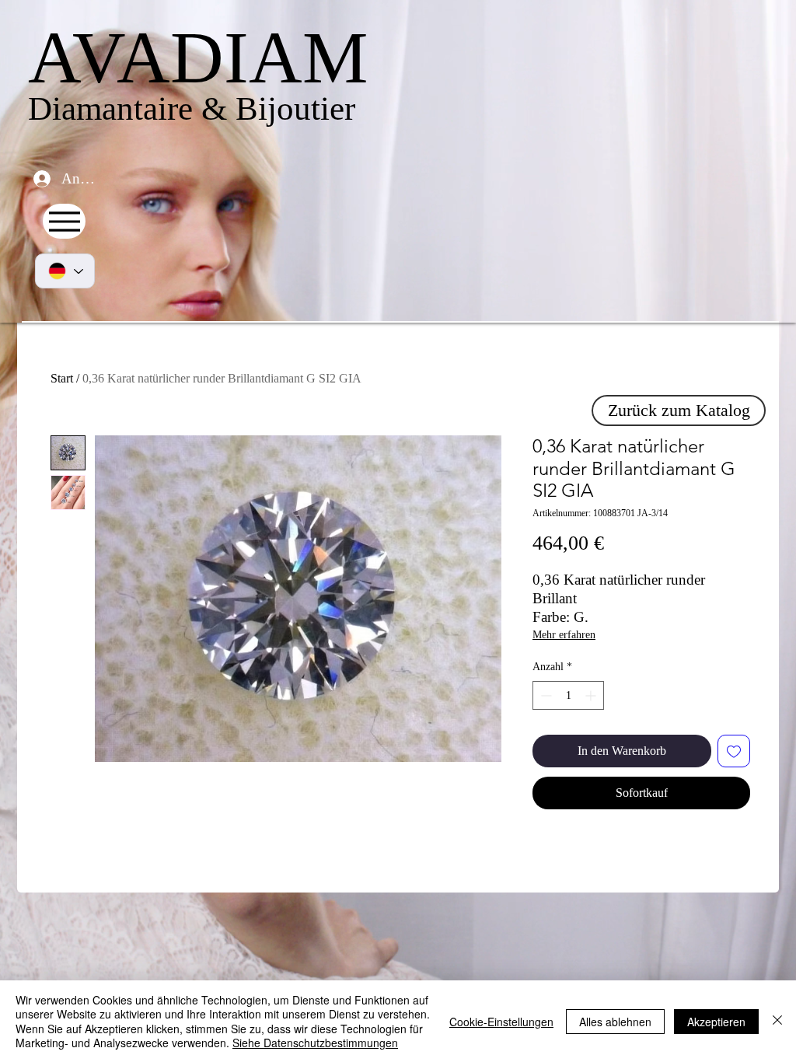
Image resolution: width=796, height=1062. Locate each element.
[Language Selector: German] (65, 270)
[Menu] (64, 221)
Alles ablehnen (615, 1021)
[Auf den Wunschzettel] (733, 751)
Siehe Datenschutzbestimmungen (315, 1042)
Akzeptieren (716, 1021)
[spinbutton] (568, 695)
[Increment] (592, 695)
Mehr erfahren (563, 635)
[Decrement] (544, 695)
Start (62, 378)
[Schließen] (777, 1021)
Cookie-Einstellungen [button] (501, 1021)
